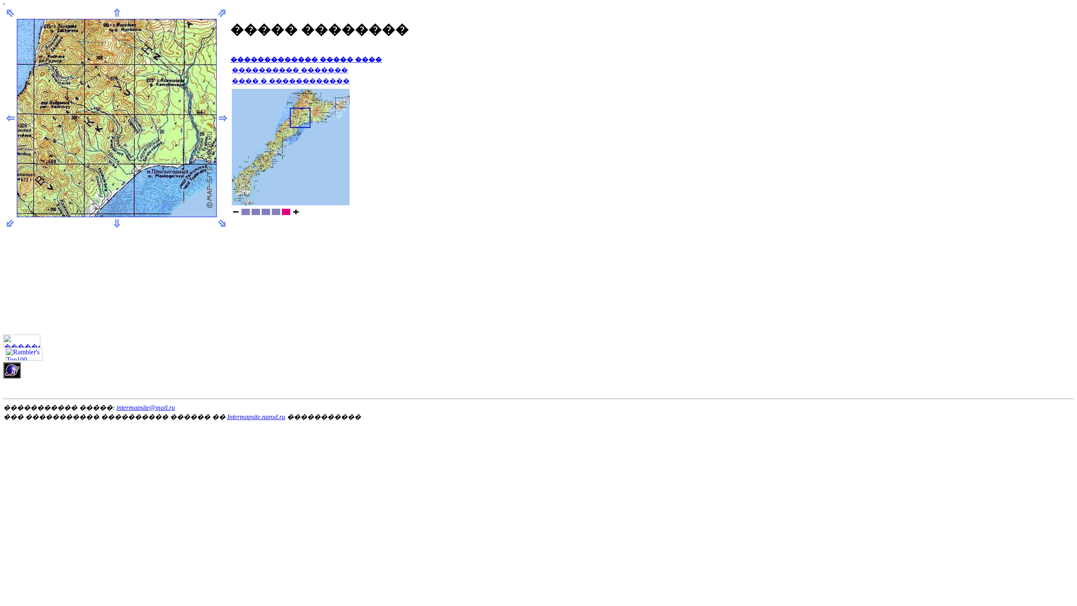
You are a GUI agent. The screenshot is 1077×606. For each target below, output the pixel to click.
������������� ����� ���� (306, 59)
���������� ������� (290, 70)
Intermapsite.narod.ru (256, 416)
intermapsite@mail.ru (146, 407)
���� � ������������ (291, 81)
